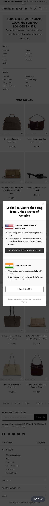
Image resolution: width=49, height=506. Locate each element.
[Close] (43, 204)
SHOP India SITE (24, 289)
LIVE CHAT (38, 499)
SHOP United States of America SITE (24, 250)
